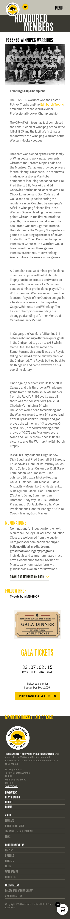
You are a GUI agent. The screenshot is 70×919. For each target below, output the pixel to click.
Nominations (11, 793)
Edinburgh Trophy (51, 104)
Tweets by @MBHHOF (24, 596)
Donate (8, 807)
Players (9, 850)
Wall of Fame (11, 872)
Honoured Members (14, 845)
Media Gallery (12, 885)
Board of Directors (14, 826)
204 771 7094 (11, 786)
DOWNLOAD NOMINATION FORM (27, 577)
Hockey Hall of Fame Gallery (19, 891)
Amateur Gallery (13, 896)
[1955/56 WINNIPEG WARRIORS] (37, 64)
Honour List (10, 877)
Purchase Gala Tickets (37, 696)
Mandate (9, 821)
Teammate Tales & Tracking (18, 831)
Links (7, 837)
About (8, 815)
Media (8, 866)
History (9, 802)
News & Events (12, 797)
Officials (9, 861)
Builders (9, 856)
